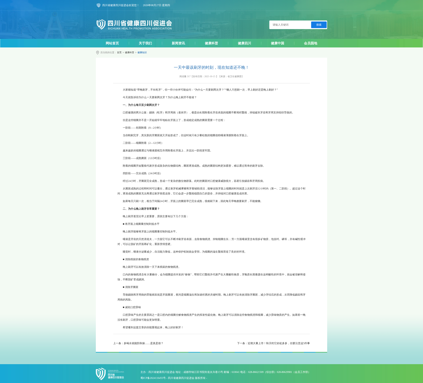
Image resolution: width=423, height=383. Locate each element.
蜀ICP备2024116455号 (153, 378)
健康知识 (142, 52)
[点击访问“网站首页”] (134, 25)
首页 (119, 52)
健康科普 (129, 52)
